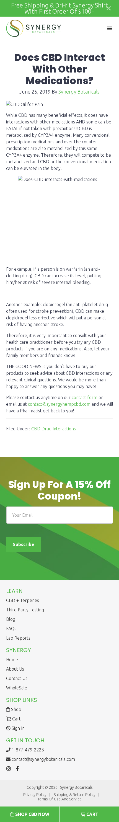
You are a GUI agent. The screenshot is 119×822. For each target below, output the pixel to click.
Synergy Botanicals (33, 28)
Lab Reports (18, 637)
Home (12, 659)
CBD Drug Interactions (53, 428)
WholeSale (16, 687)
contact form (84, 397)
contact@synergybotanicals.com (43, 759)
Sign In (18, 728)
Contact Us (16, 678)
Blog (10, 619)
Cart (16, 718)
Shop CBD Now (31, 814)
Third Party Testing (25, 609)
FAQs (11, 628)
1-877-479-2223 (27, 749)
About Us (15, 668)
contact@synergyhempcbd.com (59, 404)
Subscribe (23, 544)
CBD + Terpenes (22, 600)
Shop (15, 709)
